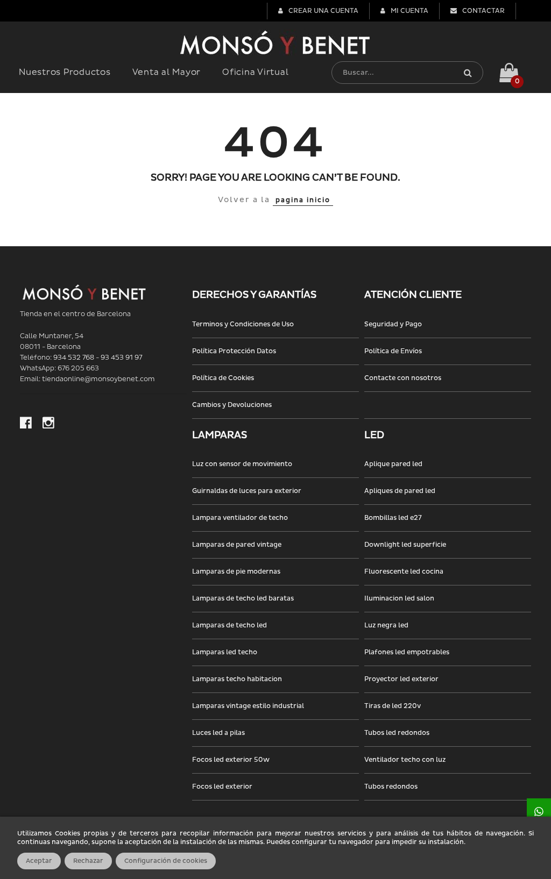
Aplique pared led (393, 464)
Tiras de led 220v (392, 706)
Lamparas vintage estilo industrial (248, 706)
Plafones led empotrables (406, 652)
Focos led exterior (222, 787)
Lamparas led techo (224, 652)
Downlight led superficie (405, 545)
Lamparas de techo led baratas (243, 599)
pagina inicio (303, 200)
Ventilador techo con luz (405, 760)
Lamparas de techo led (229, 625)
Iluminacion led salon (399, 599)
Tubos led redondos (396, 733)
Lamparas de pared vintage (236, 545)
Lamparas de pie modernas (236, 572)
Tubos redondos (391, 787)
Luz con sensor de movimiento (242, 464)
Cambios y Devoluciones (232, 405)
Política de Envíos (393, 351)
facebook (26, 423)
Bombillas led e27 (393, 518)
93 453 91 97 (121, 358)
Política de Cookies (223, 378)
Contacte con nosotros (402, 378)
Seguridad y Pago (393, 324)
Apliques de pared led (399, 491)
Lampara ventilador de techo (240, 518)
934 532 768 (73, 358)
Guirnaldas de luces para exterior (246, 491)
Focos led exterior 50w (231, 760)
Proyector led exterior (401, 679)
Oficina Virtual (255, 72)
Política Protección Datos (234, 351)
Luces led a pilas (218, 733)
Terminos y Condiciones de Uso (243, 324)
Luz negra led (386, 625)
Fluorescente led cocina (403, 572)
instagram (48, 423)
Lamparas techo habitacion (237, 679)
